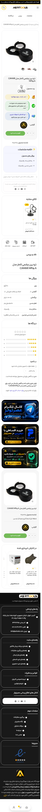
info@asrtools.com (17, 631)
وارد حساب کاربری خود (16, 390)
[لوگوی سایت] (20, 7)
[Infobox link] (33, 244)
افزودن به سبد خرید (15, 133)
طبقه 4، (18, 618)
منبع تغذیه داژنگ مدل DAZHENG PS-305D (15, 572)
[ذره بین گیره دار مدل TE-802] (30, 210)
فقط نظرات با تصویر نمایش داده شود (22, 366)
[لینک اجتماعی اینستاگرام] (24, 189)
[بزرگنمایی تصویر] (33, 61)
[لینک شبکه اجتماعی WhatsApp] (18, 189)
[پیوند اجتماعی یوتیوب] (21, 189)
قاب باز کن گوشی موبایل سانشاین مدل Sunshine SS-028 (31, 573)
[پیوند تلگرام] (15, 189)
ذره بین (15, 519)
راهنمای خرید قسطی (18, 659)
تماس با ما (19, 735)
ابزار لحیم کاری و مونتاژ (36, 24)
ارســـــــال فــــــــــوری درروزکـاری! (18, 97)
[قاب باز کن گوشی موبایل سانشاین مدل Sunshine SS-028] (30, 559)
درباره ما (18, 730)
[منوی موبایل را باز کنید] (38, 7)
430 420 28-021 (17, 627)
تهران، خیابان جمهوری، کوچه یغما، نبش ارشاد (17, 615)
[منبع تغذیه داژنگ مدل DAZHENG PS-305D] (15, 559)
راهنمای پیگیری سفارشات (19, 650)
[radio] (23, 125)
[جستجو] (4, 7)
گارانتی (32, 125)
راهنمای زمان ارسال (19, 655)
